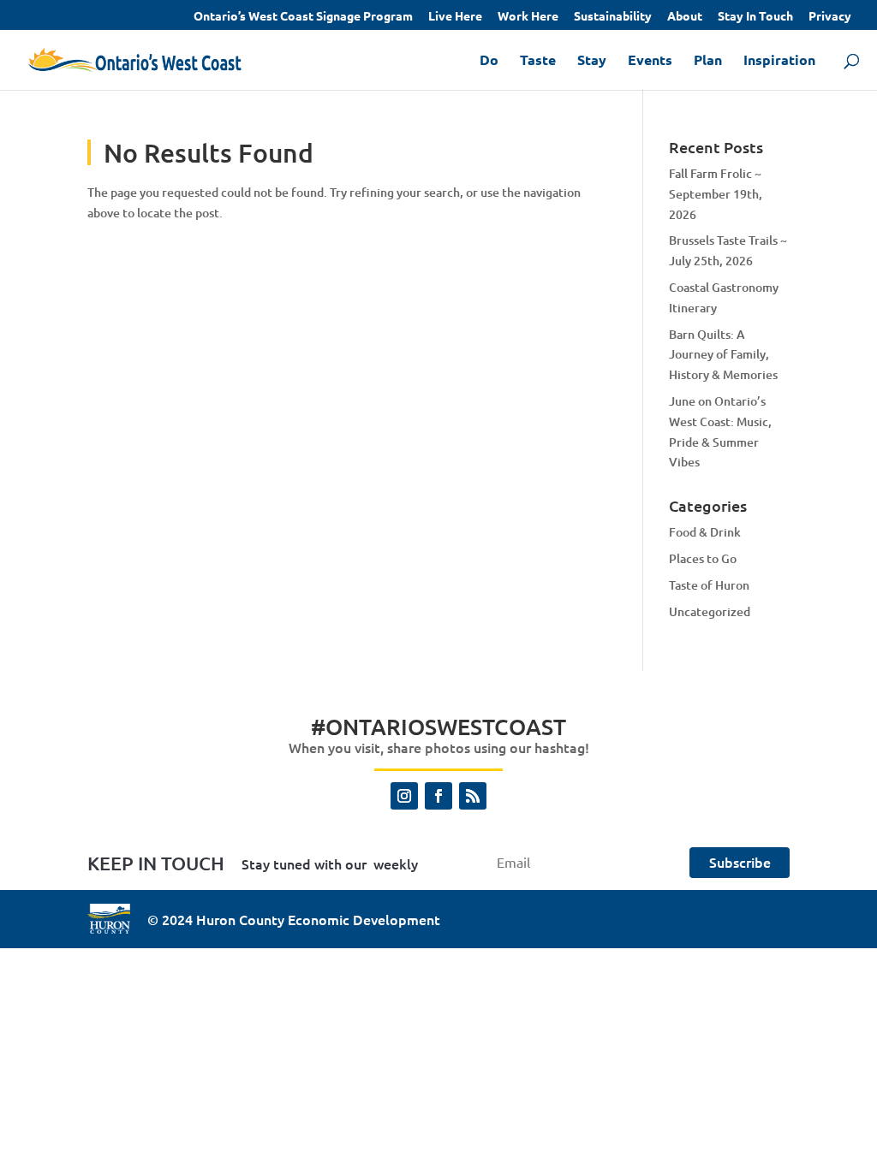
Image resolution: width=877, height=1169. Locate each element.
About (684, 16)
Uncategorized (709, 611)
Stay (591, 61)
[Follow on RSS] (472, 796)
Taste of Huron (709, 585)
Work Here (528, 16)
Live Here (455, 16)
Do (489, 61)
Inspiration (779, 61)
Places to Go (703, 558)
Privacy (829, 16)
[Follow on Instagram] (404, 796)
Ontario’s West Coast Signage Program (303, 16)
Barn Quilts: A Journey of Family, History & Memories (723, 354)
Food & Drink (705, 532)
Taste (538, 61)
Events (650, 61)
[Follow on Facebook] (438, 796)
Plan (708, 61)
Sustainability (613, 16)
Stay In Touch (755, 16)
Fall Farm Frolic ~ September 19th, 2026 (715, 194)
